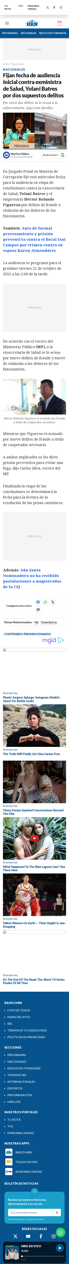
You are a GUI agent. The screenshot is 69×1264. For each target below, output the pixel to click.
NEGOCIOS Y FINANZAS (52, 33)
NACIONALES (28, 33)
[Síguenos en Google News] (38, 609)
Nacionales (18, 63)
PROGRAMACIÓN (19, 1095)
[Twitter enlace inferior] (15, 1236)
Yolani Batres (49, 622)
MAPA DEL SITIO (18, 1017)
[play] (60, 1248)
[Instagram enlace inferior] (53, 1236)
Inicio (6, 63)
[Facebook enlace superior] (54, 7)
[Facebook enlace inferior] (41, 1236)
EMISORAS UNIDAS (33, 7)
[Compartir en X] (52, 602)
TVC (20, 5)
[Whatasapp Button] (60, 1232)
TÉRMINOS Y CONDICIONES (27, 1030)
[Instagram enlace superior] (60, 7)
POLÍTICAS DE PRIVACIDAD (26, 1037)
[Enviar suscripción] (57, 1212)
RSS (9, 1023)
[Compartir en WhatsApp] (45, 602)
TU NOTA (7, 7)
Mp (36, 622)
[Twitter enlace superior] (47, 7)
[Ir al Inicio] (32, 23)
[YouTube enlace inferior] (28, 1236)
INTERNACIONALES (21, 1081)
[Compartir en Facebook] (38, 602)
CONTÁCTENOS (18, 1010)
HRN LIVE (14, 1101)
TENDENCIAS (16, 1075)
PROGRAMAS (10, 33)
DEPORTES (14, 1088)
